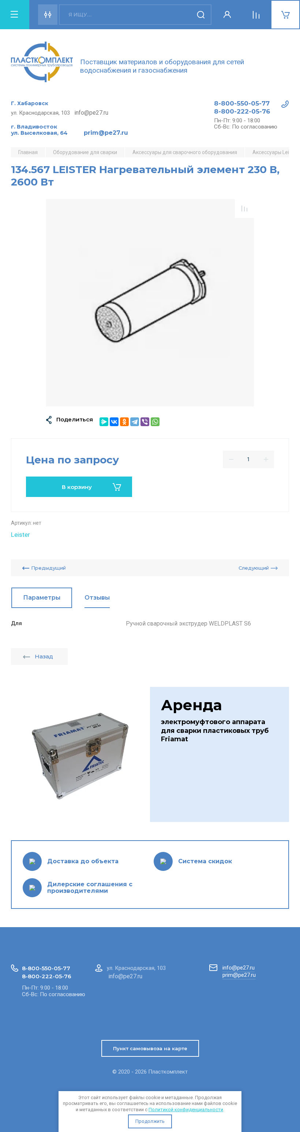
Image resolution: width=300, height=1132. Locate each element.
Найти (201, 14)
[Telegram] (134, 421)
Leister (20, 534)
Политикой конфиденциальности (186, 1109)
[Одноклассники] (124, 421)
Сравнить (244, 208)
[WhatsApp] (155, 421)
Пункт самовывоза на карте (150, 1048)
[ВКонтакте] (114, 421)
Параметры (41, 597)
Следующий (254, 568)
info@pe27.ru (238, 967)
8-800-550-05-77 (242, 103)
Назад (44, 656)
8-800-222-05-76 (242, 111)
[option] (150, 302)
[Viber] (144, 421)
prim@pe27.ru (239, 975)
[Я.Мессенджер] (104, 421)
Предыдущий (48, 568)
